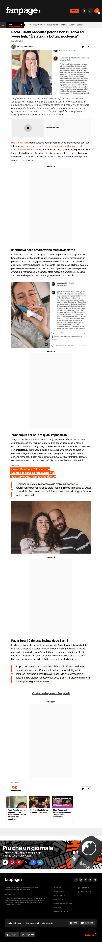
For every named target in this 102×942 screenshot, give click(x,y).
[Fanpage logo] (21, 11)
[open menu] (3, 25)
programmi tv (39, 25)
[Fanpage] (13, 880)
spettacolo (15, 24)
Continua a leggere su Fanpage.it (51, 693)
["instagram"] (12, 862)
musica (72, 25)
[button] (88, 46)
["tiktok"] (5, 862)
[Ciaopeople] (91, 935)
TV (30, 25)
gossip (80, 25)
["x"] (26, 862)
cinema (64, 25)
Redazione (57, 907)
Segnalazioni (58, 892)
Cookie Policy (58, 900)
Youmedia (57, 888)
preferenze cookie (60, 911)
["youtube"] (19, 862)
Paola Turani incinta (20, 142)
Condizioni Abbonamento (63, 903)
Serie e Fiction (52, 25)
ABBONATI (74, 11)
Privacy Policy (59, 896)
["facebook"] (33, 862)
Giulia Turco (28, 46)
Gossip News (15, 782)
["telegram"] (40, 862)
